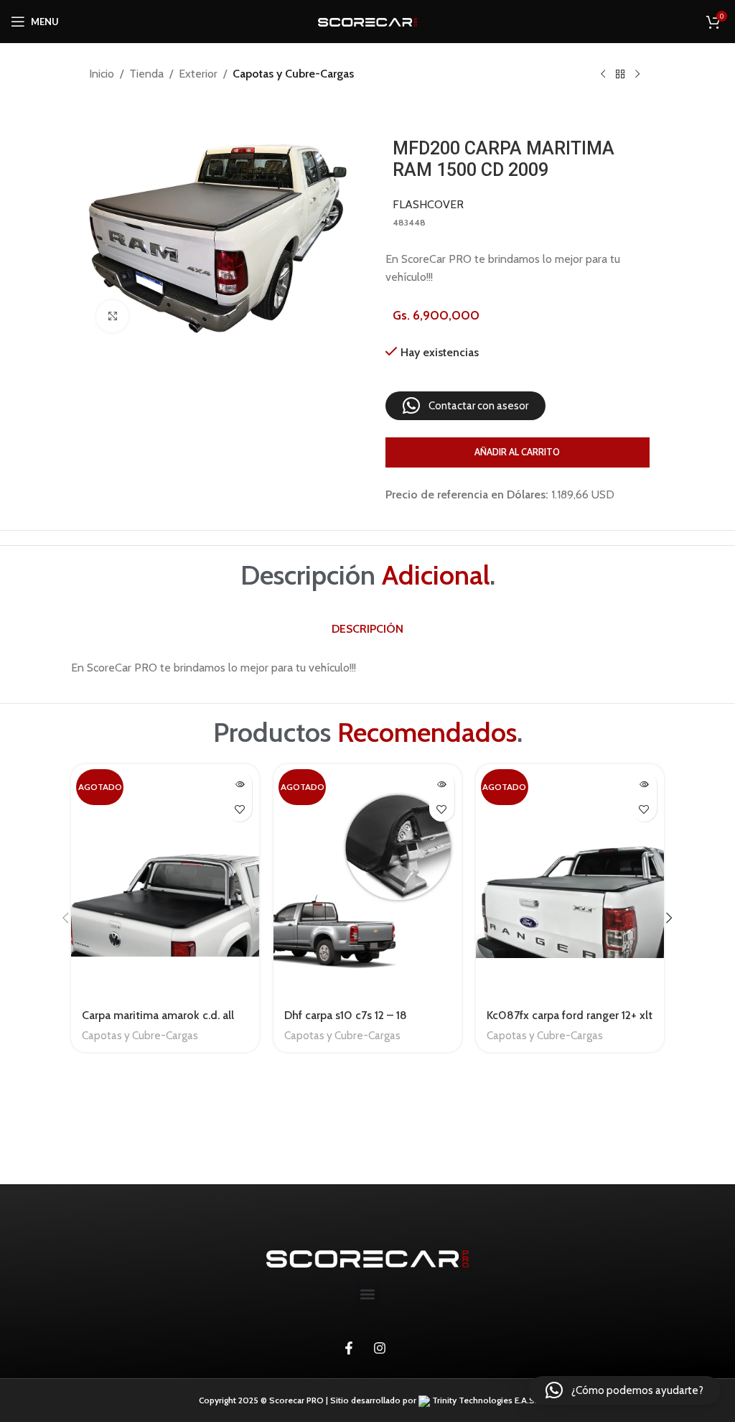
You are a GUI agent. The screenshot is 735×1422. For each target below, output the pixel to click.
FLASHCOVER (428, 204)
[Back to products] (620, 74)
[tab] (367, 629)
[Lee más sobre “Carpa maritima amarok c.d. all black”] (239, 783)
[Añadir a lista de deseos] (239, 809)
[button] (465, 405)
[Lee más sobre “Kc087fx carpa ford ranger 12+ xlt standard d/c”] (644, 783)
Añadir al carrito (517, 451)
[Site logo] (367, 21)
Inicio (101, 73)
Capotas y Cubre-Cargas (293, 73)
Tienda (146, 73)
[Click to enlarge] (112, 316)
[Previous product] (603, 74)
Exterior (198, 73)
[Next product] (637, 74)
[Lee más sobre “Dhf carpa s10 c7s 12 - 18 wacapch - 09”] (441, 783)
